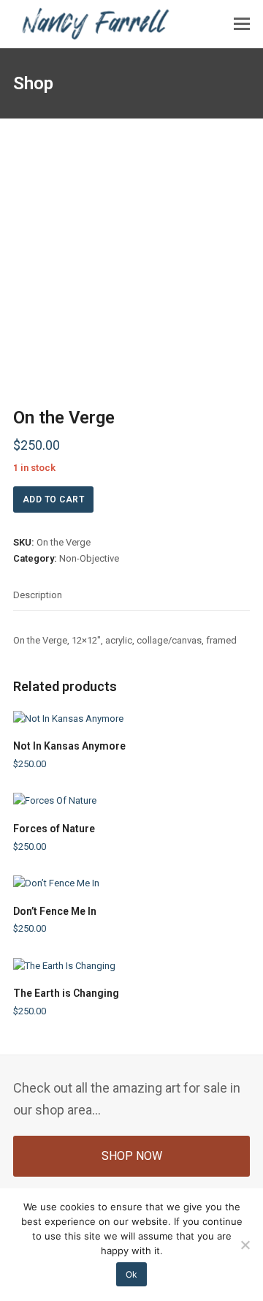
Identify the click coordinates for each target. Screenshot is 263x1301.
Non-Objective (89, 558)
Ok (131, 1274)
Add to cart (54, 499)
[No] (244, 1244)
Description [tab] (37, 594)
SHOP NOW (132, 1156)
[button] (242, 24)
